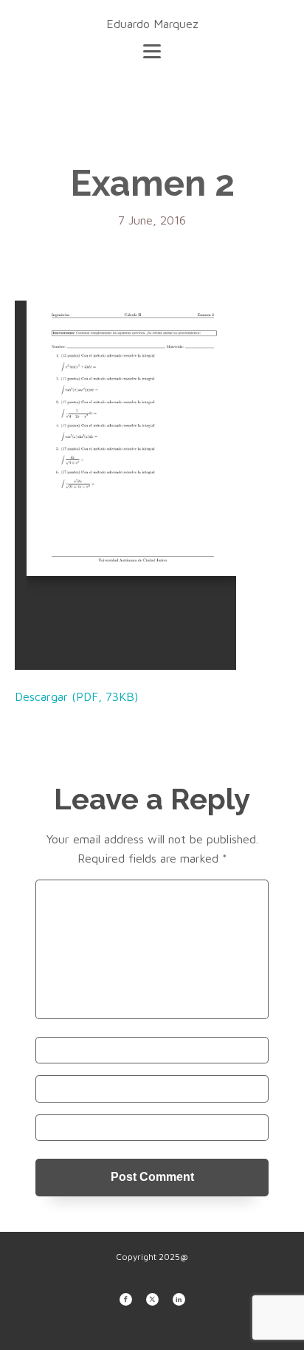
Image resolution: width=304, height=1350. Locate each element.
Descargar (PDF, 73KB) (76, 696)
